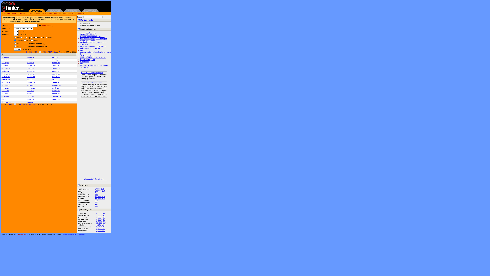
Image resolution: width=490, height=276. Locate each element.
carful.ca (55, 65)
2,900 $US (100, 219)
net (23, 38)
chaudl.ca (56, 94)
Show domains (7, 29)
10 (51, 52)
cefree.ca (5, 85)
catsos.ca (55, 71)
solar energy (47, 25)
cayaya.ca (31, 74)
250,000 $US (100, 197)
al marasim (84, 62)
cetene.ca (56, 91)
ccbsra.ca (56, 77)
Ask (96, 193)
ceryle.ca (5, 91)
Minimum (5, 31)
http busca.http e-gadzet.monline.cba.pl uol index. (93, 57)
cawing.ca (6, 74)
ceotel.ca (5, 88)
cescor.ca (30, 91)
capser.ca (5, 65)
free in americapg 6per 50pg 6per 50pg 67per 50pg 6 (93, 40)
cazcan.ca (56, 74)
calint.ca (55, 57)
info (38, 38)
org (29, 38)
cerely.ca (55, 88)
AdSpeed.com (66, 234)
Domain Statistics (45, 13)
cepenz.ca (31, 88)
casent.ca (30, 68)
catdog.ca (31, 71)
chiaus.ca (5, 96)
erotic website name (88, 33)
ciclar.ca (30, 102)
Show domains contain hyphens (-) (31, 43)
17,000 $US (99, 189)
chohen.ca (6, 99)
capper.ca (56, 63)
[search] (103, 17)
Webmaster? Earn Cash (93, 179)
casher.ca (56, 68)
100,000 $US (100, 191)
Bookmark (74, 234)
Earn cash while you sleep (91, 83)
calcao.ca (5, 57)
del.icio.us (81, 234)
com (18, 38)
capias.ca (30, 63)
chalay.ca (5, 94)
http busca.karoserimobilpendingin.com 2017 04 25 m (94, 65)
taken (28, 41)
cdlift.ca (55, 79)
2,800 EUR (100, 229)
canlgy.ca (5, 63)
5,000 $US (100, 213)
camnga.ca (31, 60)
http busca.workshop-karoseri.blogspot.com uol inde (92, 36)
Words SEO (82, 13)
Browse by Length (9, 13)
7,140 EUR (100, 225)
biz (44, 38)
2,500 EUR (100, 217)
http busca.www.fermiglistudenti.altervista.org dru (96, 52)
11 (55, 52)
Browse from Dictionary (27, 13)
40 (59, 52)
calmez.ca (6, 60)
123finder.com (21, 234)
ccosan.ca (6, 79)
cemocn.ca (56, 85)
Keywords (5, 25)
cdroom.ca (6, 82)
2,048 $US (100, 227)
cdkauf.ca (30, 79)
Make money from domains (92, 73)
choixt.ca (30, 99)
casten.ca (5, 71)
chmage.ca (56, 96)
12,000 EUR (101, 223)
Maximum (5, 34)
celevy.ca (30, 85)
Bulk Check (58, 13)
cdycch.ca (31, 82)
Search (17, 49)
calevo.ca (30, 57)
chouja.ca (56, 99)
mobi (50, 38)
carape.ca (31, 65)
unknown (36, 41)
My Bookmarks (86, 20)
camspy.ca (56, 60)
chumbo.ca (6, 102)
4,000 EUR (100, 231)
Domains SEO (70, 13)
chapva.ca (31, 94)
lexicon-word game (87, 60)
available (20, 41)
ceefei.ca (55, 82)
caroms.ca (6, 68)
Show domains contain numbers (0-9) (32, 46)
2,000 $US (100, 221)
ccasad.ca (31, 77)
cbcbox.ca (6, 77)
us (34, 38)
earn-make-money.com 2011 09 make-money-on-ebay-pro (93, 47)
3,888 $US (100, 215)
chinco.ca (30, 96)
